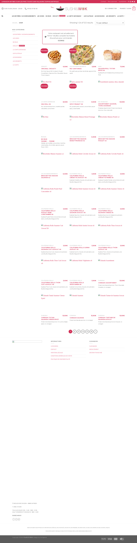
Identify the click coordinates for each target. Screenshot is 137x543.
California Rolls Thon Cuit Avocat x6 (50, 283)
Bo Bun (48, 16)
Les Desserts (111, 16)
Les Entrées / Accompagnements (24, 16)
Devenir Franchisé (95, 352)
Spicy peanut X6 (76, 104)
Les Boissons (100, 16)
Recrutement (112, 1)
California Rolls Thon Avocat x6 (107, 248)
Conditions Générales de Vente (61, 356)
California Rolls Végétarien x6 (77, 283)
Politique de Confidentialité (60, 359)
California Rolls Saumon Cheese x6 (105, 211)
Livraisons (54, 346)
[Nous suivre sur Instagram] (130, 1)
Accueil (14, 23)
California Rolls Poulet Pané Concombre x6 (48, 212)
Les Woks (40, 16)
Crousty (56, 16)
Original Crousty (48, 68)
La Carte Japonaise (74, 16)
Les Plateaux (88, 16)
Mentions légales (57, 352)
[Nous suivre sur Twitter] (132, 1)
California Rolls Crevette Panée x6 (105, 176)
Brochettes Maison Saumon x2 (49, 176)
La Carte (120, 16)
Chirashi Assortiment (107, 283)
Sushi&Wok (122, 1)
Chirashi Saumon (77, 318)
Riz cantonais (76, 68)
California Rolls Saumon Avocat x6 (78, 211)
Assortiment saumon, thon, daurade (107, 105)
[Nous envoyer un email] (134, 1)
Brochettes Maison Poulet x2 (106, 140)
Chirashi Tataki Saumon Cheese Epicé (50, 318)
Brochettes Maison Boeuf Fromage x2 (78, 140)
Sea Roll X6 (46, 104)
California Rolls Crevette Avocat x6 (78, 176)
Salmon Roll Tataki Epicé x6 (106, 69)
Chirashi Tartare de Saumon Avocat (106, 318)
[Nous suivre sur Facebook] (128, 1)
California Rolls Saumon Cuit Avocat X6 (51, 248)
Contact (103, 1)
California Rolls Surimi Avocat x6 (79, 248)
